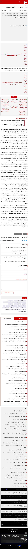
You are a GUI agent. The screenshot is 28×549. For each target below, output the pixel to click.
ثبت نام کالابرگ (23, 305)
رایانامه (25, 274)
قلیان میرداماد (24, 304)
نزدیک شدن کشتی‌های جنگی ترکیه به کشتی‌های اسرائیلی (16, 383)
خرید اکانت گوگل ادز (14, 305)
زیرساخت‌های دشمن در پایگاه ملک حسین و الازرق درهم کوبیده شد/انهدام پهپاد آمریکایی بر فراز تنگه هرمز (14, 335)
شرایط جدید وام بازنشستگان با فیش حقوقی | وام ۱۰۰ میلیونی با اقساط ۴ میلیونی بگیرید (5, 109)
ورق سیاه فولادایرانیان (23, 307)
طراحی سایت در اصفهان (9, 309)
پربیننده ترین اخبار (7, 318)
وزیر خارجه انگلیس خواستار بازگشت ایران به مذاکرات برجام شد (14, 257)
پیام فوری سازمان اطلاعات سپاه (20, 388)
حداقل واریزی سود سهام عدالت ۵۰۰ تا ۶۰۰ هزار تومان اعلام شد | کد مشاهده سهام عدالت (12, 54)
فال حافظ (4, 302)
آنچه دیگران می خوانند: (20, 118)
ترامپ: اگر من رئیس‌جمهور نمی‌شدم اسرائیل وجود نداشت (16, 345)
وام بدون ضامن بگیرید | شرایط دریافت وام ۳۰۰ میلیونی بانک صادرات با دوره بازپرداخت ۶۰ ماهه (12, 83)
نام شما (25, 269)
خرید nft (19, 305)
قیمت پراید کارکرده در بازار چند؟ (20, 371)
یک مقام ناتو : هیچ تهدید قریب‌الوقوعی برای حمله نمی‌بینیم (15, 366)
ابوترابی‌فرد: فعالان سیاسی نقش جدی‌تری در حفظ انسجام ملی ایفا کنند (14, 374)
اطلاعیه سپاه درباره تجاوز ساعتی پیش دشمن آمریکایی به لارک (15, 350)
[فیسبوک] (22, 240)
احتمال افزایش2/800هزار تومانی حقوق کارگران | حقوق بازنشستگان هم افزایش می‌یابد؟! (10, 536)
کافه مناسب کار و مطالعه (17, 304)
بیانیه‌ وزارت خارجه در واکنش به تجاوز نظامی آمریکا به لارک (15, 324)
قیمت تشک (15, 300)
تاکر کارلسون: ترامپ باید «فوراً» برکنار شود (18, 391)
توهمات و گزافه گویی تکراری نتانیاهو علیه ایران (17, 332)
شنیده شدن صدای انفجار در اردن (20, 329)
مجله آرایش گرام (10, 304)
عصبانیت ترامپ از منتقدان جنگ (20, 321)
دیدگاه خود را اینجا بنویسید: (21, 279)
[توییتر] (24, 240)
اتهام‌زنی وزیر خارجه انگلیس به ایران (18, 251)
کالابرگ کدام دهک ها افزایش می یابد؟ (14, 106)
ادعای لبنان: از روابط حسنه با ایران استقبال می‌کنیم (17, 369)
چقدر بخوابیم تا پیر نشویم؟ (21, 363)
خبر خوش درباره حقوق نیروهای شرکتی (19, 378)
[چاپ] (1, 10)
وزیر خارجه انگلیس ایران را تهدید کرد (18, 254)
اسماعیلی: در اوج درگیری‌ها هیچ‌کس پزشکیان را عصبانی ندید (15, 401)
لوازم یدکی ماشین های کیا (17, 309)
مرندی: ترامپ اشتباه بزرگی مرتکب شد (19, 348)
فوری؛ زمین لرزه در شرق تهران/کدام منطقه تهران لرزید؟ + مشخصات (14, 338)
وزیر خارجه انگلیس (17, 234)
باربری (8, 307)
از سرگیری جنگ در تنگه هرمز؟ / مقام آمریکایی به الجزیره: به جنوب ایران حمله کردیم (14, 353)
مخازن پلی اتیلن (9, 302)
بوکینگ (18, 307)
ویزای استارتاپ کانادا (15, 302)
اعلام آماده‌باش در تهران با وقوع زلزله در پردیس (17, 327)
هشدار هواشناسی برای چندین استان (19, 385)
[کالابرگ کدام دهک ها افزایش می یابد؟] (14, 102)
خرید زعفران (8, 305)
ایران (25, 234)
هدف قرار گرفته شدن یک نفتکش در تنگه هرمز (18, 393)
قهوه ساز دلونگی (23, 311)
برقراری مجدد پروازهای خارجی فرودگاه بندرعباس (17, 404)
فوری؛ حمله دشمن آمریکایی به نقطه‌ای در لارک (18, 357)
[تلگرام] (26, 240)
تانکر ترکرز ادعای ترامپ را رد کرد (20, 396)
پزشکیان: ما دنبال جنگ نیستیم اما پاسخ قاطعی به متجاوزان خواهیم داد (14, 342)
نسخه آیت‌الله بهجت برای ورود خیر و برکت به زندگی (17, 380)
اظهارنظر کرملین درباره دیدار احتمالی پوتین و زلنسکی (16, 398)
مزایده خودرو (4, 307)
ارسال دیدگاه (7, 292)
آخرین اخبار (21, 318)
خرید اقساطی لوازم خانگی (22, 300)
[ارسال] (3, 10)
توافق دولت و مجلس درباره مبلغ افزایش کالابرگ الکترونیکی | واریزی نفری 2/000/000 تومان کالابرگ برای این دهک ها (23, 113)
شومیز (19, 311)
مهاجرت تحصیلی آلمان (22, 302)
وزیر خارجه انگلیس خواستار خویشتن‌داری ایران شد (15, 247)
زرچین (4, 305)
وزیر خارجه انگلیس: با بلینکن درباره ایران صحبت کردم (15, 261)
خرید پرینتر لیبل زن (13, 307)
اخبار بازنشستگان (10, 300)
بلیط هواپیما (24, 309)
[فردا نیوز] (24, 2)
